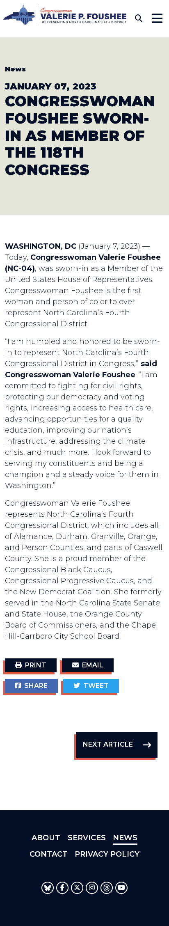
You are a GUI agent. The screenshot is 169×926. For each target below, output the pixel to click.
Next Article (108, 744)
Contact (49, 854)
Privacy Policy (107, 854)
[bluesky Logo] (47, 888)
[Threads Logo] (106, 888)
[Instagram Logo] (92, 888)
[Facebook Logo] (62, 888)
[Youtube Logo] (121, 888)
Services (87, 837)
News (15, 69)
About (46, 837)
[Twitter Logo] (77, 888)
